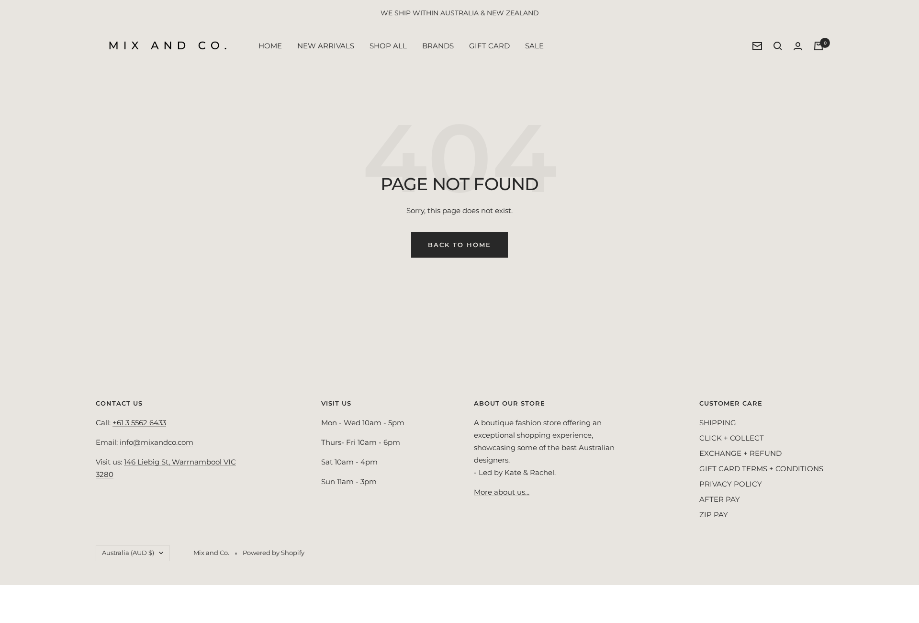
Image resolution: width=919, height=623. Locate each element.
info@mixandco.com (156, 442)
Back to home (459, 245)
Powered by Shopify (273, 552)
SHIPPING (717, 422)
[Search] (777, 46)
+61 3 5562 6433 (139, 422)
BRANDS (438, 45)
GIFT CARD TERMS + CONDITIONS (761, 468)
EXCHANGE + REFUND (740, 453)
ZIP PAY (713, 514)
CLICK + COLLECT (731, 437)
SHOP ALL (388, 45)
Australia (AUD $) (128, 552)
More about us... (501, 492)
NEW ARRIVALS (325, 45)
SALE (534, 45)
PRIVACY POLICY (730, 483)
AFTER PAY (719, 499)
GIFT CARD (489, 45)
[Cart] (818, 46)
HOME (270, 45)
